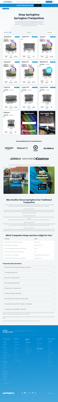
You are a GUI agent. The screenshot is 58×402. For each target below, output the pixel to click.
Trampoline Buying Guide (17, 345)
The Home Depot (51, 352)
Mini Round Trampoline (4, 380)
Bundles (21, 1)
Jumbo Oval (7, 87)
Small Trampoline (5, 371)
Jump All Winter (16, 347)
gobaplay (38, 351)
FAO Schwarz (50, 365)
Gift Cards (15, 349)
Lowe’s (49, 354)
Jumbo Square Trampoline (5, 353)
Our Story (15, 353)
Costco (49, 345)
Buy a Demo (27, 353)
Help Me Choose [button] (7, 32)
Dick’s (49, 358)
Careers (38, 345)
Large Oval (42, 37)
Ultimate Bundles (5, 342)
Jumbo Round (25, 37)
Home (3, 8)
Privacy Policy (26, 396)
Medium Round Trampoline (5, 364)
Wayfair (49, 364)
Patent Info (32, 396)
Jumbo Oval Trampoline (5, 350)
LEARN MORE (37, 5)
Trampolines (17, 1)
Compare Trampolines (16, 185)
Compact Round (44, 87)
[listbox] (50, 32)
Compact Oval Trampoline (5, 377)
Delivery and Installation (16, 342)
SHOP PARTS (47, 124)
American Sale (50, 362)
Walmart (49, 349)
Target (49, 350)
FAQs (26, 344)
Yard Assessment (28, 348)
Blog (15, 351)
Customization (6, 383)
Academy (49, 356)
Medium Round (44, 62)
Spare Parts (28, 342)
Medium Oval (25, 62)
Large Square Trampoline (5, 358)
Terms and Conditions (17, 360)
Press (15, 357)
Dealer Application (40, 343)
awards (22, 316)
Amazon (49, 347)
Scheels (49, 360)
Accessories (28, 1)
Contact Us (38, 341)
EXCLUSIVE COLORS (5, 345)
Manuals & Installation (29, 349)
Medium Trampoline (5, 362)
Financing (27, 346)
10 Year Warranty (17, 355)
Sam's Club (50, 343)
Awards (15, 358)
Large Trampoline (5, 347)
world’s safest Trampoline (32, 320)
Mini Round (7, 113)
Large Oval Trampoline (6, 355)
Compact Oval (25, 87)
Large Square (7, 62)
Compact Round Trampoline (5, 374)
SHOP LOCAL (50, 341)
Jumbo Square (7, 37)
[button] (2, 5)
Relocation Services (29, 351)
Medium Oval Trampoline (5, 367)
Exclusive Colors (25, 1)
